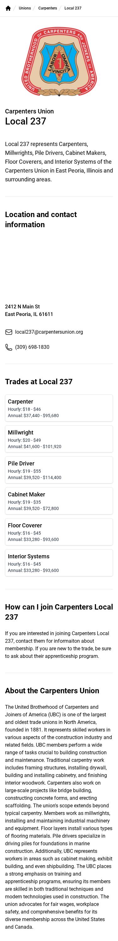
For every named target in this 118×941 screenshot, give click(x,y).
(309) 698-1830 (32, 347)
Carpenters (47, 8)
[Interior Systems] (59, 562)
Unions (25, 8)
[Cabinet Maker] (59, 501)
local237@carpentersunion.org (49, 332)
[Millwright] (59, 439)
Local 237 (73, 8)
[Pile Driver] (59, 470)
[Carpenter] (59, 408)
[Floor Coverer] (59, 532)
